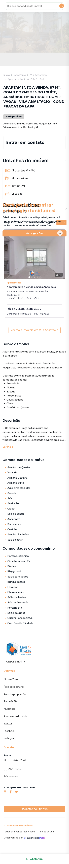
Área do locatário (14, 686)
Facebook (9, 731)
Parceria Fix (10, 701)
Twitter (8, 723)
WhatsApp (36, 858)
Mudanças (9, 708)
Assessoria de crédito (16, 716)
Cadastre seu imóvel (34, 809)
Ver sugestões (34, 233)
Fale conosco (11, 776)
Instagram (9, 738)
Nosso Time (11, 679)
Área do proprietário (15, 694)
